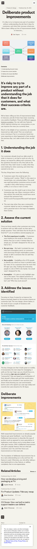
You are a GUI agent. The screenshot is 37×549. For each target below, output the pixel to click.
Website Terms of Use (11, 541)
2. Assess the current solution (9, 71)
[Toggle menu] (34, 2)
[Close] (30, 527)
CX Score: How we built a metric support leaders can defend (15, 503)
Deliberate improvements (7, 76)
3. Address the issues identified (9, 74)
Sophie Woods (8, 485)
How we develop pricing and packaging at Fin (14, 480)
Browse (32, 471)
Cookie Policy (7, 542)
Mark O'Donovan (9, 508)
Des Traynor (16, 34)
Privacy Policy (22, 541)
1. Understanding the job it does (9, 69)
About (2, 523)
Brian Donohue (8, 495)
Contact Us (22, 523)
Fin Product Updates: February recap (17, 492)
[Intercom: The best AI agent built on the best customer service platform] (2, 2)
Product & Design (11, 8)
